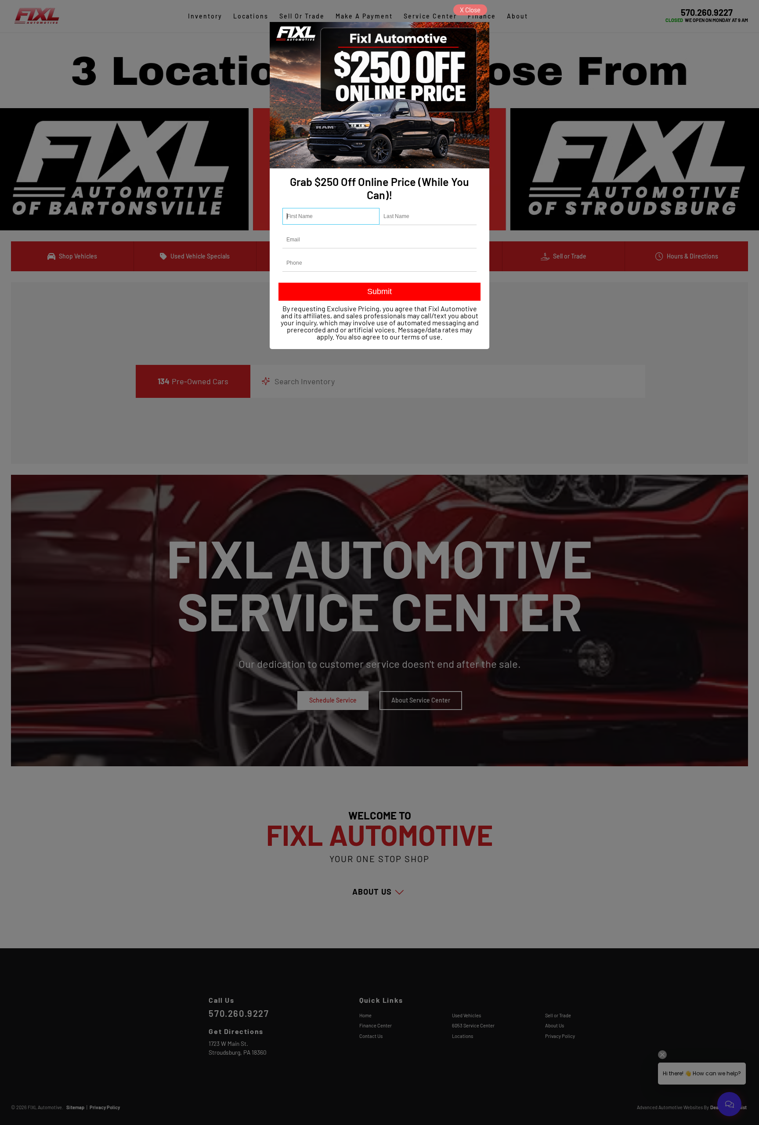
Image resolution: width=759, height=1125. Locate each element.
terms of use (421, 336)
